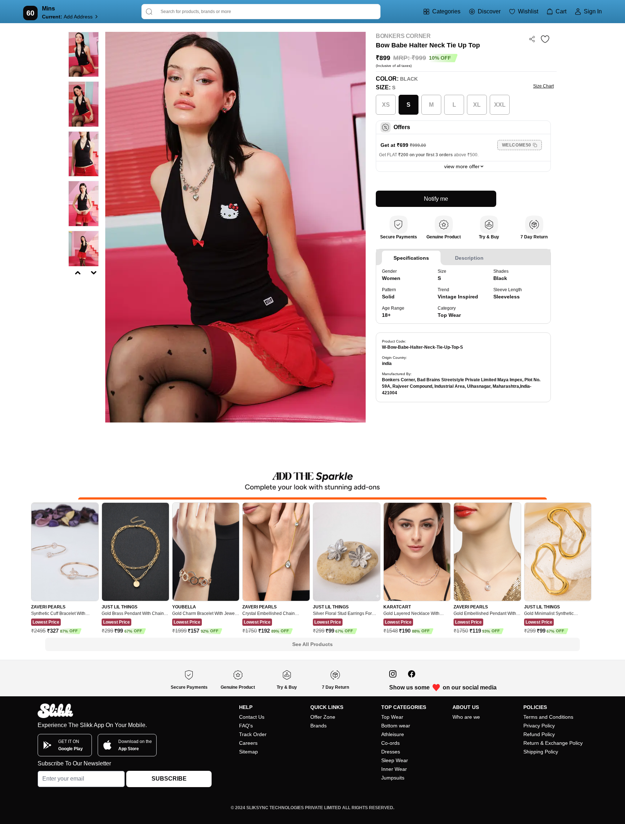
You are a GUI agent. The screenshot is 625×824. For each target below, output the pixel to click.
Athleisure (392, 734)
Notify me (436, 199)
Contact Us (251, 717)
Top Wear (392, 717)
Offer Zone (322, 717)
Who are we (466, 717)
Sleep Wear (394, 760)
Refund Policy (539, 734)
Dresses (390, 752)
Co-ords (390, 743)
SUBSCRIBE (169, 779)
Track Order (253, 734)
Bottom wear (395, 726)
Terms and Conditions (548, 717)
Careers (248, 743)
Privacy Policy (539, 726)
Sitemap (248, 752)
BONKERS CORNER (403, 36)
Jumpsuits (392, 778)
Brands (318, 726)
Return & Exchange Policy (553, 743)
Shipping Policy (540, 752)
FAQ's (246, 726)
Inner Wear (394, 769)
